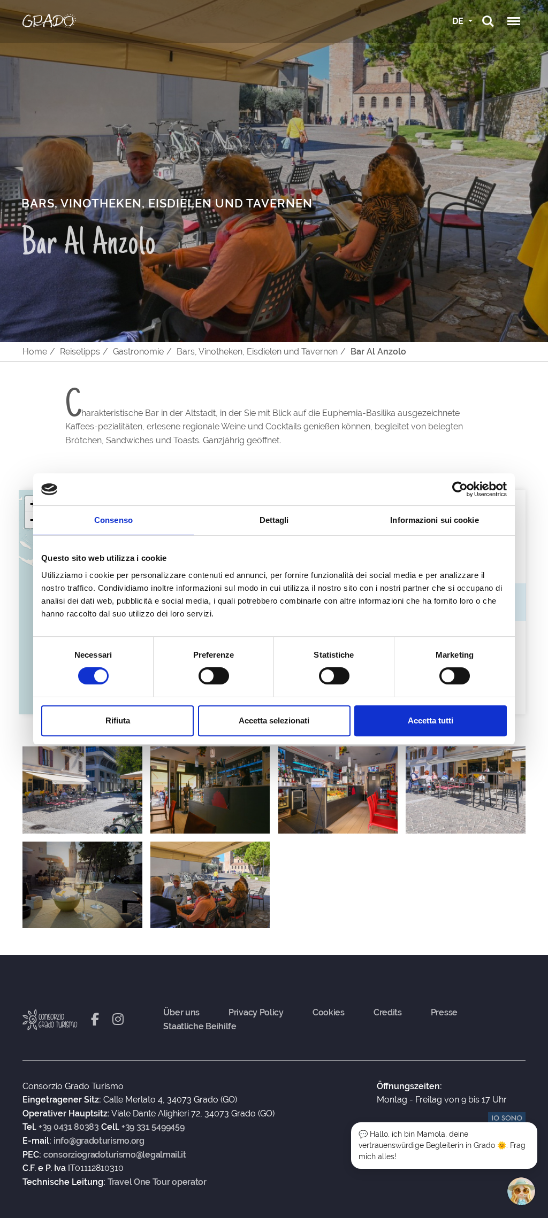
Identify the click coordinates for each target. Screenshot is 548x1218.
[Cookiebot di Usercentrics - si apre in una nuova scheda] (460, 489)
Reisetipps (80, 351)
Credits (388, 1012)
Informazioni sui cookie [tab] (434, 520)
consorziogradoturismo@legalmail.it (114, 1155)
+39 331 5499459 (153, 1127)
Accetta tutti (430, 720)
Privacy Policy (256, 1012)
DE (459, 21)
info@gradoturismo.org (99, 1141)
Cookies (329, 1012)
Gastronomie (138, 351)
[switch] (214, 675)
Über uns (181, 1012)
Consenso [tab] (113, 520)
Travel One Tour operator (157, 1182)
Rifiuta (117, 720)
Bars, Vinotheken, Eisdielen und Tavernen (257, 351)
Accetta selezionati (274, 720)
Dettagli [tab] (274, 520)
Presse (444, 1012)
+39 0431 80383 (69, 1127)
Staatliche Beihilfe (199, 1026)
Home (34, 351)
